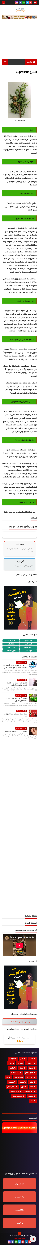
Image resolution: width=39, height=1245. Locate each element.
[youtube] (30, 2)
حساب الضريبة (11, 647)
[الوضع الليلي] (33, 1239)
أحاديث (31, 1058)
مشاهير (30, 1096)
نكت (32, 1100)
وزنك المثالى (11, 644)
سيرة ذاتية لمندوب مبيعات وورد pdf (15, 715)
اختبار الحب (28, 644)
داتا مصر (19, 1223)
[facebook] (20, 2)
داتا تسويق (28, 640)
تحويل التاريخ (28, 650)
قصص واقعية (14, 1091)
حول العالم (30, 1077)
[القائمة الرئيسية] (5, 62)
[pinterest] (22, 1241)
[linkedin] (26, 1241)
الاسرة (31, 1068)
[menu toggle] (35, 2)
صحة (31, 1086)
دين (7, 1077)
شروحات (11, 1082)
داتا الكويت (19, 1210)
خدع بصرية (17, 1077)
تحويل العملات (11, 650)
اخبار (21, 1058)
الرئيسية (29, 62)
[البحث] (3, 2)
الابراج (10, 1063)
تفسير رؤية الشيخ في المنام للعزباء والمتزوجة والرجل (17, 684)
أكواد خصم (30, 1063)
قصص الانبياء (29, 1091)
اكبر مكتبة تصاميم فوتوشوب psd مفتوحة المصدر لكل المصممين (15, 666)
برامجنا (12, 1068)
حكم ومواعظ (15, 1072)
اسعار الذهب (11, 640)
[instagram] (16, 2)
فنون (22, 1086)
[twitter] (27, 2)
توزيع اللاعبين (28, 647)
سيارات (22, 1082)
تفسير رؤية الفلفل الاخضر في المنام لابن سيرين (16, 699)
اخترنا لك (12, 1058)
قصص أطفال (11, 1086)
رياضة (31, 1082)
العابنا (21, 1068)
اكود (19, 1063)
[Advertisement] (19, 41)
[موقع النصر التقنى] (19, 10)
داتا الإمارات (19, 1197)
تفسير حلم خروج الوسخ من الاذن (16, 731)
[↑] (19, 1233)
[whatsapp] (23, 2)
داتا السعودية (19, 1184)
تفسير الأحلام (29, 1072)
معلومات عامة (17, 1096)
